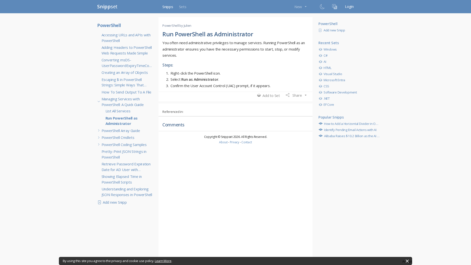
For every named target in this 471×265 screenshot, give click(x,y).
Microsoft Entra (334, 80)
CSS (326, 86)
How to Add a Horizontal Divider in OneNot (353, 123)
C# (325, 55)
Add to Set (271, 95)
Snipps (167, 6)
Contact (246, 142)
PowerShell (109, 25)
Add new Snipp (115, 202)
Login (349, 6)
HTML (327, 68)
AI (325, 61)
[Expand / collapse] (99, 102)
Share (297, 95)
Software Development (340, 92)
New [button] (298, 6)
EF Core (329, 104)
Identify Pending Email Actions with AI (350, 130)
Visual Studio (333, 74)
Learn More (163, 261)
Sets (182, 6)
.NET (327, 98)
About (223, 142)
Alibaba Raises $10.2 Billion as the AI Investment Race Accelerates (370, 136)
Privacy (234, 142)
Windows (330, 49)
